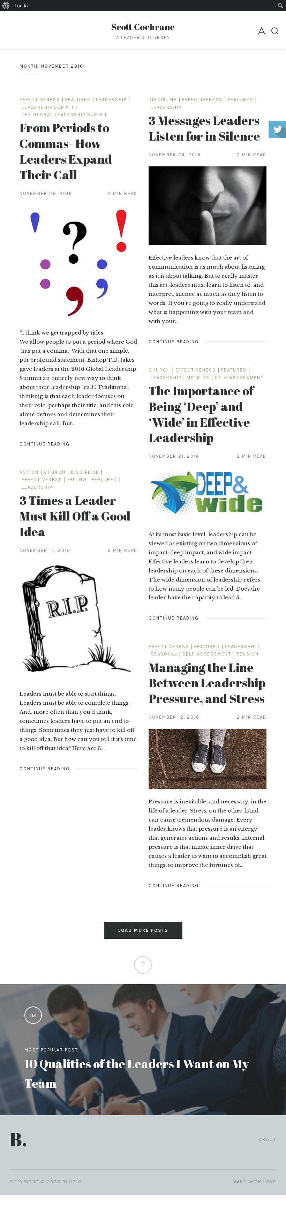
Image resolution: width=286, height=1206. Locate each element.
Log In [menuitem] (21, 5)
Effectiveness (40, 99)
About (267, 1139)
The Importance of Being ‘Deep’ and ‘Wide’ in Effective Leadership (201, 413)
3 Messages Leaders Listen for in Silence (204, 128)
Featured (78, 99)
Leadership (111, 99)
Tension (247, 654)
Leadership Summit (48, 107)
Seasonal (164, 654)
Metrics (198, 377)
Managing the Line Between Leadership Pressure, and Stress (207, 683)
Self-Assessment (239, 377)
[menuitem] (6, 5)
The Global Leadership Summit (64, 114)
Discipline (163, 99)
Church (159, 370)
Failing (76, 479)
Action (29, 472)
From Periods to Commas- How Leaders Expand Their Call (66, 150)
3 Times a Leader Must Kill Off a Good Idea (75, 516)
